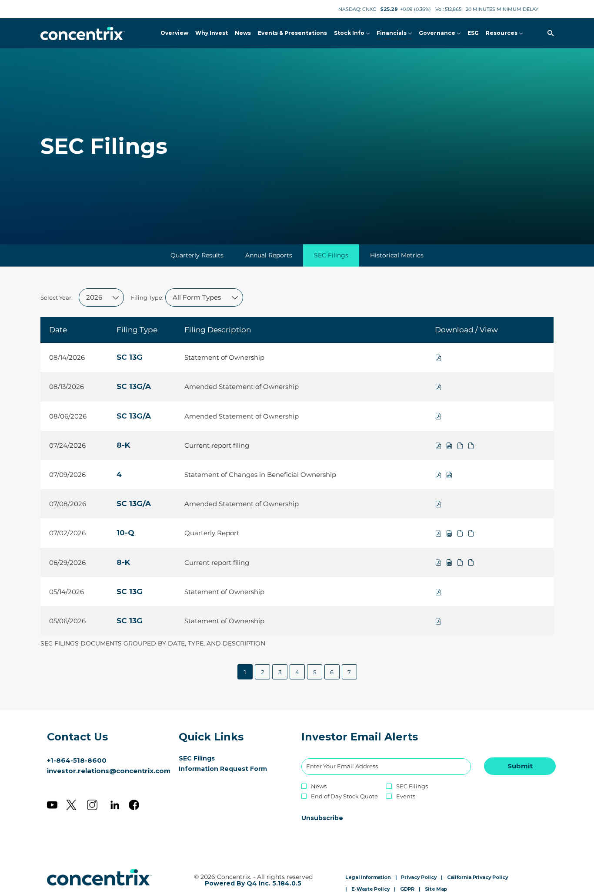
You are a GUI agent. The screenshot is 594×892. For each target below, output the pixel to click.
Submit (520, 766)
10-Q (125, 532)
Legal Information (368, 878)
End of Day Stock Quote (344, 796)
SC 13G (130, 357)
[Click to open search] (548, 33)
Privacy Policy (419, 878)
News (319, 786)
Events (405, 796)
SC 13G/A (134, 386)
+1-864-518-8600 (77, 760)
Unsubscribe (322, 818)
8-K (123, 445)
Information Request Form (231, 769)
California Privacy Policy (477, 878)
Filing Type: (147, 297)
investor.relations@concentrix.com (109, 771)
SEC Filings (209, 758)
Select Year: (56, 297)
